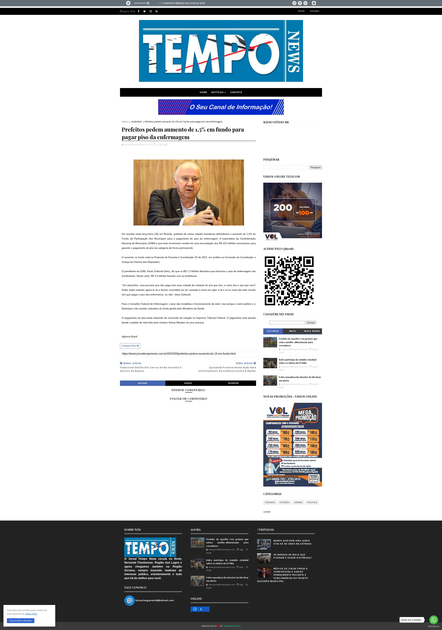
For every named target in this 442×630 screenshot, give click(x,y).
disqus (188, 383)
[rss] (156, 11)
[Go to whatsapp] (433, 619)
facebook (233, 383)
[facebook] (138, 11)
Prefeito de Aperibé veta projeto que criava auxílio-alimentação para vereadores (298, 342)
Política (312, 502)
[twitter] (144, 11)
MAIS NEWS (312, 331)
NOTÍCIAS (217, 92)
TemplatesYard (232, 626)
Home (301, 10)
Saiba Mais (31, 613)
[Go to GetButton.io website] (433, 626)
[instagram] (150, 11)
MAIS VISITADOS (293, 332)
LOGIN (266, 511)
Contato (314, 10)
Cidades (270, 502)
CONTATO (236, 92)
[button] (20, 620)
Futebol (285, 502)
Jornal (298, 502)
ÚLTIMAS (273, 331)
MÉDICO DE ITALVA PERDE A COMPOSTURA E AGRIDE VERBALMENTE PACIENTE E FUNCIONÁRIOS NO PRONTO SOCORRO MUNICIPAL (282, 575)
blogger (142, 383)
